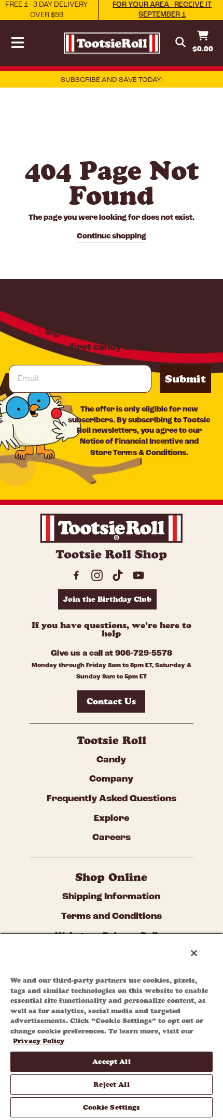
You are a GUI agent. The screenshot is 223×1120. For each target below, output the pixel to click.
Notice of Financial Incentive (131, 442)
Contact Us (111, 701)
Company (111, 779)
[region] (111, 1026)
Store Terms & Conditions (138, 453)
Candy (111, 760)
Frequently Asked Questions (111, 799)
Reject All (111, 1084)
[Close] (194, 953)
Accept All (111, 1061)
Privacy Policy (38, 1041)
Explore (111, 819)
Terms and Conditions (111, 916)
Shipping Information (111, 897)
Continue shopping (111, 236)
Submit (185, 379)
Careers (111, 838)
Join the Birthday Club (107, 599)
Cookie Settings (112, 1107)
